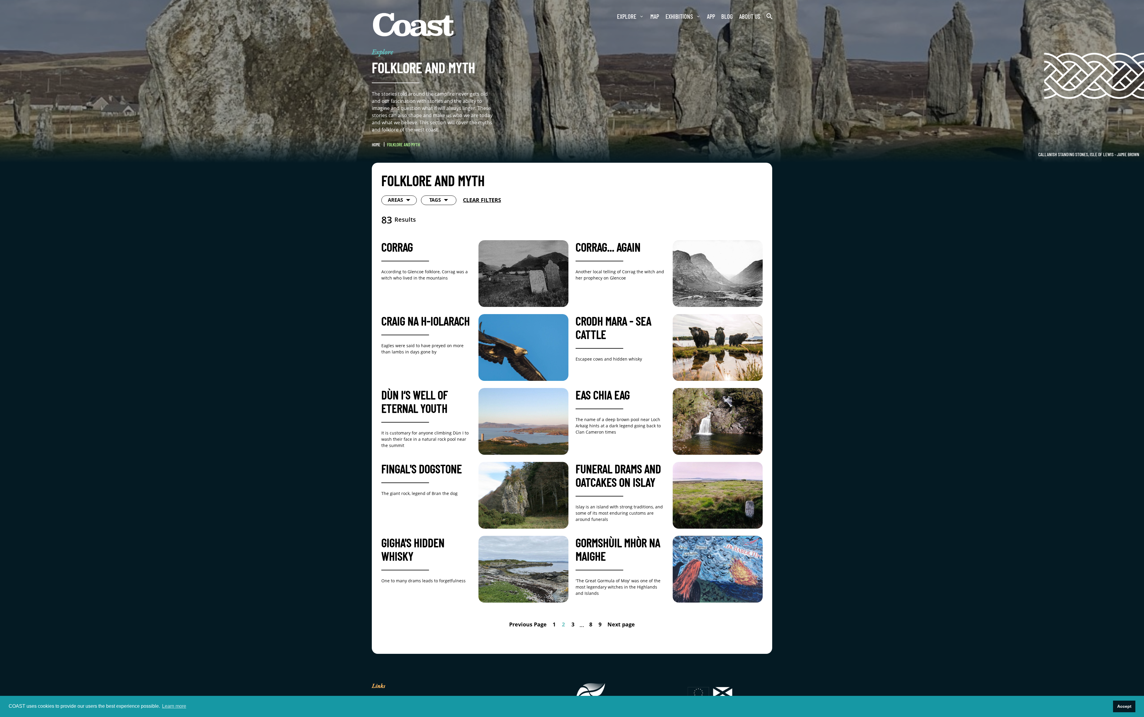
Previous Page (522, 626)
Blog (720, 16)
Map (640, 16)
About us (746, 16)
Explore (610, 16)
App (702, 16)
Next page (627, 626)
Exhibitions (668, 16)
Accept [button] (1124, 706)
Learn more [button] (174, 706)
